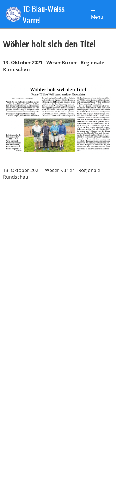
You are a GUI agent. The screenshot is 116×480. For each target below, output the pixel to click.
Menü (97, 17)
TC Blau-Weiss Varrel (44, 14)
